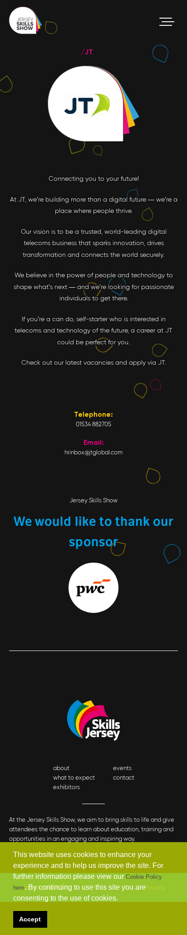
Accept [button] (30, 919)
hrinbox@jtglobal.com (93, 452)
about (61, 768)
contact (123, 777)
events (122, 768)
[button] (121, 899)
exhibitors (66, 787)
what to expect (74, 777)
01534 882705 (93, 424)
